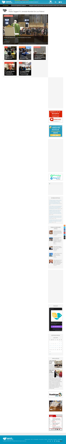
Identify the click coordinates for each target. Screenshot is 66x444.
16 (61, 345)
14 (57, 345)
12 (53, 345)
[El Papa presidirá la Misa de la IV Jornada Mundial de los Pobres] (39, 53)
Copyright (55, 439)
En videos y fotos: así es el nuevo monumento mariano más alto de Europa (57, 255)
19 (53, 347)
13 (55, 345)
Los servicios (41, 439)
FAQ (32, 439)
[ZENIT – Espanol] (8, 2)
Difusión (45, 439)
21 (57, 347)
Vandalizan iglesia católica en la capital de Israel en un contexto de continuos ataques (55, 221)
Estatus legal (50, 439)
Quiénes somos (27, 439)
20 (55, 347)
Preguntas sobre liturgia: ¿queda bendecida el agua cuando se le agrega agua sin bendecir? (57, 232)
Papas (6, 47)
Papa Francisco (37, 47)
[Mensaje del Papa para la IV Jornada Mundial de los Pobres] (10, 53)
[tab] (52, 416)
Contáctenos (59, 439)
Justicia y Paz (22, 47)
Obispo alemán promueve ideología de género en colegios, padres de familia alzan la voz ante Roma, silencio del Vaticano (57, 262)
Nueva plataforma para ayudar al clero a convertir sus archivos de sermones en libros (55, 217)
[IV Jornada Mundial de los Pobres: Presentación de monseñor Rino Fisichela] (10, 68)
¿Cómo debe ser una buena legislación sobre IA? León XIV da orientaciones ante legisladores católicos (55, 207)
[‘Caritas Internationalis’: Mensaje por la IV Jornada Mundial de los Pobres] (25, 53)
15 (59, 345)
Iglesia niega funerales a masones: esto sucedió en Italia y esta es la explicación (57, 248)
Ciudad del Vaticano (9, 62)
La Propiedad (35, 439)
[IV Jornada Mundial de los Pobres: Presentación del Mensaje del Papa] (25, 68)
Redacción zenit (6, 42)
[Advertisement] (55, 92)
